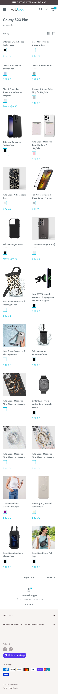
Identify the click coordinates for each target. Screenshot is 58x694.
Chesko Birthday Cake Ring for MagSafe (42, 91)
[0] (52, 9)
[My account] (46, 9)
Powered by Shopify (10, 688)
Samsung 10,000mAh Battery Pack (42, 505)
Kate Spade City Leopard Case (14, 196)
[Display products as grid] (48, 33)
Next (49, 577)
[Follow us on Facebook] (5, 649)
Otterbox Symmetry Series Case (12, 67)
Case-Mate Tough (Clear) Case (43, 246)
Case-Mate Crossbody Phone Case (13, 555)
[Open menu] (4, 9)
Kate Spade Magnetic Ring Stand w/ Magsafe (14, 402)
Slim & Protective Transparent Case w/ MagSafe (12, 92)
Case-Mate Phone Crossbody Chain (11, 505)
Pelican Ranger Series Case (13, 246)
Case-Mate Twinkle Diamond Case (40, 43)
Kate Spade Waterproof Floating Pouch (14, 303)
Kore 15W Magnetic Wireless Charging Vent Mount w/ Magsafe (43, 297)
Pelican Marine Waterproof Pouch (40, 353)
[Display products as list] (53, 33)
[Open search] (40, 9)
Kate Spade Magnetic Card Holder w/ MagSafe (42, 145)
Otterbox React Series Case (42, 67)
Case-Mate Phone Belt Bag (42, 555)
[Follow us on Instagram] (11, 649)
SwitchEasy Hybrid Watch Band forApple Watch (42, 404)
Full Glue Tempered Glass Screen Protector (42, 196)
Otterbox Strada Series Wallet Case (13, 43)
